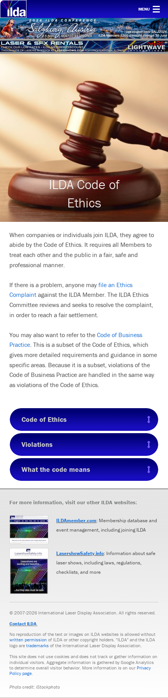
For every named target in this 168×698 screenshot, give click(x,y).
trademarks (37, 645)
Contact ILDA (22, 624)
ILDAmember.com (76, 520)
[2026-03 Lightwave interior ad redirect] (84, 46)
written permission (28, 640)
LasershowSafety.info (80, 553)
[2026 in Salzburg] (84, 28)
